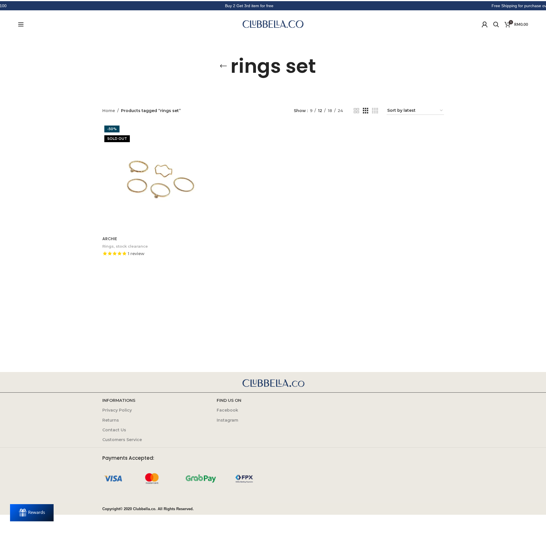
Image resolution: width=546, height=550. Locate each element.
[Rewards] (32, 512)
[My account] (484, 24)
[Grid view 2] (356, 110)
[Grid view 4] (375, 110)
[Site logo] (273, 24)
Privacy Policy (117, 410)
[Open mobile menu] (21, 24)
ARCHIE (109, 239)
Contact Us (114, 429)
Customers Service (122, 439)
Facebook (227, 410)
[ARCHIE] (157, 179)
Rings (108, 246)
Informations (118, 400)
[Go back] (223, 66)
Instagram (227, 420)
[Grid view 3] (365, 110)
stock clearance (132, 246)
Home (108, 110)
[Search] (496, 24)
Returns (110, 420)
